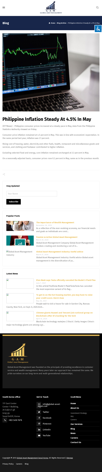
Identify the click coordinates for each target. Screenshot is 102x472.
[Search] (97, 7)
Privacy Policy (8, 464)
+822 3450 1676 (15, 420)
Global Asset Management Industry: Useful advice (59, 252)
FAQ (72, 416)
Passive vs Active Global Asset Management (56, 237)
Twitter (46, 412)
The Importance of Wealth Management (55, 222)
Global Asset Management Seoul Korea (32, 458)
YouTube (46, 435)
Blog (73, 429)
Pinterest (47, 424)
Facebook (47, 418)
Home (73, 403)
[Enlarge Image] (51, 72)
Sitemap (69, 458)
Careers (74, 420)
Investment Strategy (79, 413)
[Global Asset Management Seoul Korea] (51, 7)
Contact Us (76, 442)
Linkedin (47, 429)
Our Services (76, 424)
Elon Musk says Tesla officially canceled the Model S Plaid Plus (66, 280)
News (73, 433)
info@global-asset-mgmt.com (49, 405)
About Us (75, 408)
